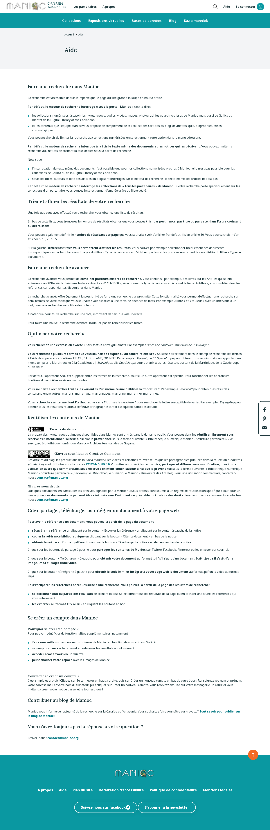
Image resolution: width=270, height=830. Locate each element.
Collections (71, 20)
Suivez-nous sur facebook (103, 807)
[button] (264, 409)
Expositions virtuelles (106, 20)
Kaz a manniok (196, 20)
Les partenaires (85, 7)
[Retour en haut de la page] (253, 755)
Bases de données (147, 20)
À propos (108, 7)
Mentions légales (218, 790)
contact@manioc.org (52, 477)
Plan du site (83, 790)
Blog (173, 20)
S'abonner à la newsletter (167, 807)
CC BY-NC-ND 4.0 (98, 464)
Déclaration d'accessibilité (121, 790)
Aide (226, 7)
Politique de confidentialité (173, 790)
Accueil (69, 34)
